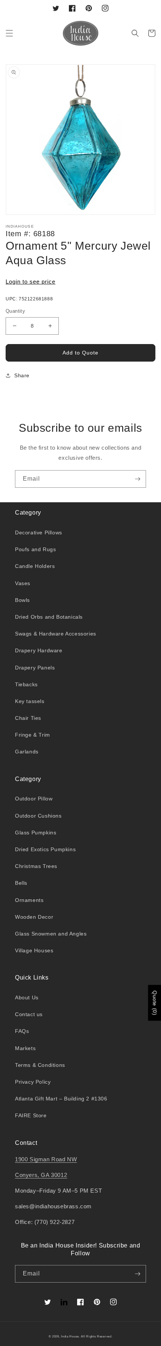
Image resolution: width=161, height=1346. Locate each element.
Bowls (22, 600)
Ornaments (29, 900)
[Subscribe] (137, 479)
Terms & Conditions (40, 1065)
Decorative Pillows (38, 532)
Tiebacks (26, 684)
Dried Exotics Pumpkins (45, 849)
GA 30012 (54, 1175)
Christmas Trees (36, 866)
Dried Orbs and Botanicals (49, 617)
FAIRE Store (31, 1115)
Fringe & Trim (32, 735)
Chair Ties (28, 718)
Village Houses (34, 950)
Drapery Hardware (39, 650)
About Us (27, 997)
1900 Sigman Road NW (46, 1159)
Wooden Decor (34, 917)
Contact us (29, 1014)
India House (70, 1336)
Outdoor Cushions (38, 816)
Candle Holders (35, 566)
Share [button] (22, 375)
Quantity (15, 311)
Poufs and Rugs (35, 549)
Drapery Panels (35, 668)
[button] (9, 33)
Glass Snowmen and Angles (50, 934)
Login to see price (30, 281)
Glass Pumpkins (35, 833)
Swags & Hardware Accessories (55, 634)
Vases (22, 583)
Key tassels (30, 701)
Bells (21, 883)
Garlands (27, 752)
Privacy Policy (33, 1082)
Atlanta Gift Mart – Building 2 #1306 (61, 1099)
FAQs (22, 1031)
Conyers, (28, 1175)
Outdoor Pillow (33, 799)
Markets (25, 1048)
